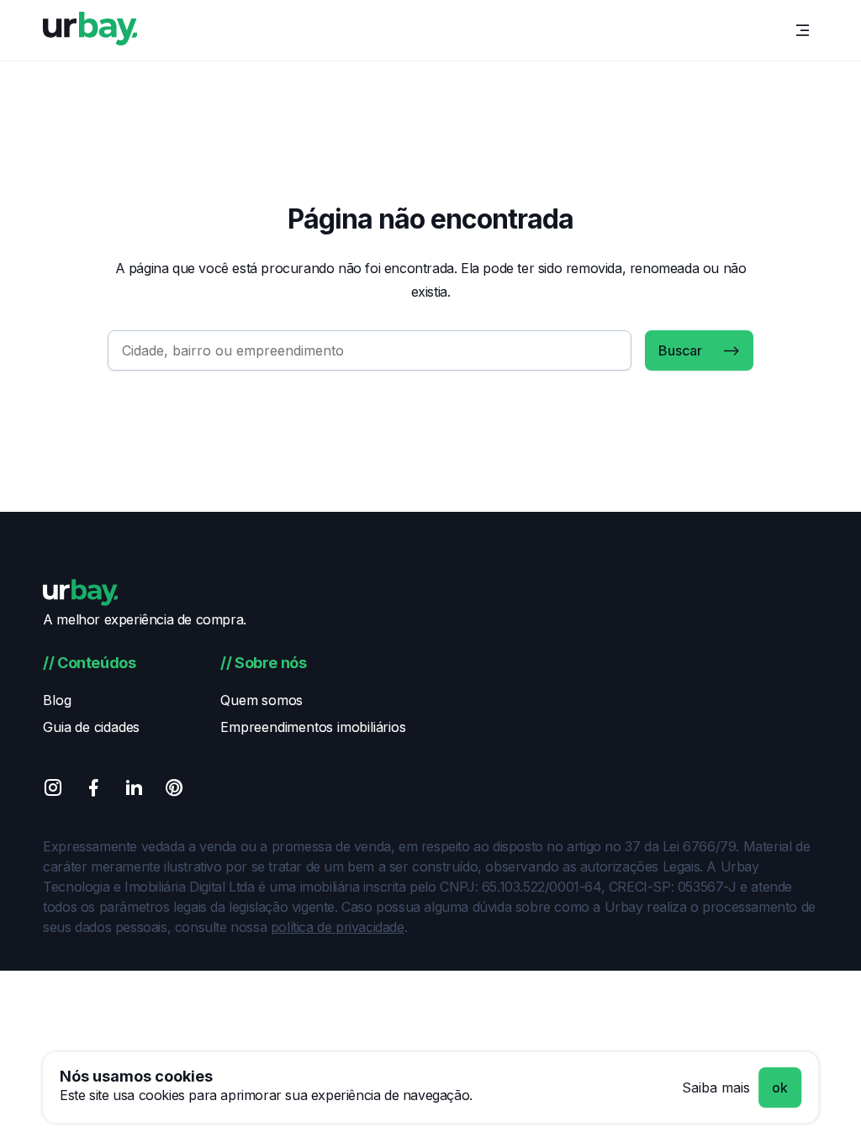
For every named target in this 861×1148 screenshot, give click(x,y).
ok (780, 1087)
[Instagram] (53, 790)
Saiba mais (716, 1087)
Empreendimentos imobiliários (312, 727)
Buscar (680, 350)
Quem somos (261, 700)
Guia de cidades (91, 727)
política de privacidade (337, 927)
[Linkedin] (134, 790)
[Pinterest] (174, 790)
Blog (57, 700)
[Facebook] (93, 790)
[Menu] (803, 30)
